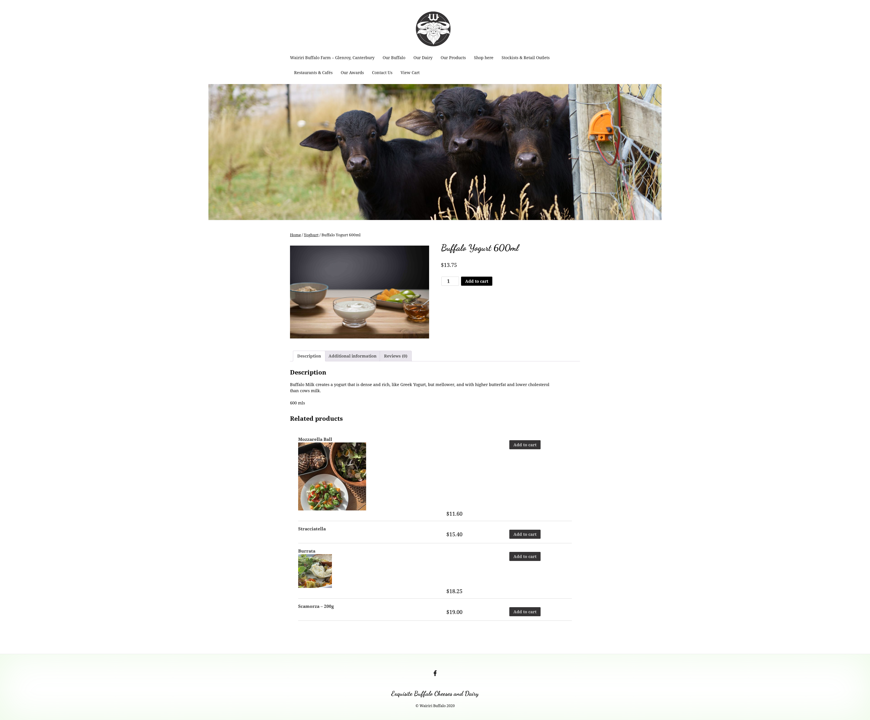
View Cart (410, 72)
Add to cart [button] (524, 444)
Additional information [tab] (353, 356)
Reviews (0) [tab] (395, 356)
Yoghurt (311, 234)
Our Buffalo (394, 57)
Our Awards (352, 72)
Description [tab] (309, 356)
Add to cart (476, 281)
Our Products (453, 57)
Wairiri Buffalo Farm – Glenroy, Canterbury (332, 57)
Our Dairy (423, 57)
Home (295, 234)
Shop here (483, 57)
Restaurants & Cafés (313, 72)
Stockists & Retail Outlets (526, 57)
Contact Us (382, 72)
